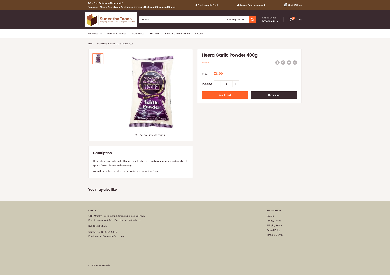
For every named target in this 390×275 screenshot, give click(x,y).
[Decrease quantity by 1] (217, 84)
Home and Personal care (177, 33)
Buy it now (274, 95)
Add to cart (225, 95)
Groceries (93, 33)
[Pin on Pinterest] (283, 62)
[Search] (252, 19)
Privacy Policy (274, 220)
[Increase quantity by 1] (235, 84)
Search (270, 216)
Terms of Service (275, 235)
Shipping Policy (274, 225)
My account (269, 21)
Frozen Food (138, 33)
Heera (205, 62)
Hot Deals (155, 33)
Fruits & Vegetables (116, 33)
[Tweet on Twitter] (289, 62)
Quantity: (207, 84)
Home (91, 44)
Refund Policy (273, 230)
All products (102, 44)
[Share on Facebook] (277, 62)
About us (199, 33)
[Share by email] (295, 62)
